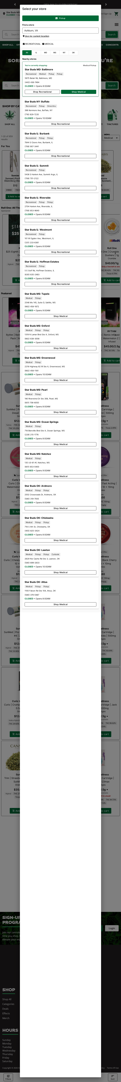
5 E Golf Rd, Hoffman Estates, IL (39, 270)
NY (64, 52)
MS (54, 52)
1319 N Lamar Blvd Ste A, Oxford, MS (42, 334)
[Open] (96, 30)
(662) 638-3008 (32, 338)
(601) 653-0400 (32, 467)
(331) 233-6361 (32, 242)
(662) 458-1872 (32, 306)
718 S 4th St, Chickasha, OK (37, 527)
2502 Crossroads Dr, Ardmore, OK (40, 494)
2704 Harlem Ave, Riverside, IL (39, 206)
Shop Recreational (42, 92)
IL (36, 52)
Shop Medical (79, 92)
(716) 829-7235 (32, 114)
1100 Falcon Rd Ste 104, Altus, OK (40, 590)
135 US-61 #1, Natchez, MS (37, 462)
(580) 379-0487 (32, 595)
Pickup (62, 18)
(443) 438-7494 (32, 82)
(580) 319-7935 (32, 499)
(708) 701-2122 (32, 178)
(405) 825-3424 (32, 531)
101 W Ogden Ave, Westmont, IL (39, 238)
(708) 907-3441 (32, 146)
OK (73, 52)
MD (45, 52)
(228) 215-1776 (32, 434)
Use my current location (37, 36)
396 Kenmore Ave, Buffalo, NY (39, 110)
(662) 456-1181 (32, 370)
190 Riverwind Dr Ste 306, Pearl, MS (41, 398)
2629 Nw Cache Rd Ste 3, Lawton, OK (42, 559)
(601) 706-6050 (32, 402)
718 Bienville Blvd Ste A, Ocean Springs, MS (45, 430)
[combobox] (58, 30)
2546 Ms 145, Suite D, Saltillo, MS (40, 302)
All (27, 52)
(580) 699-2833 (32, 562)
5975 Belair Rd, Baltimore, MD (38, 78)
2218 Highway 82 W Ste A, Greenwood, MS (45, 366)
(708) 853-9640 (32, 210)
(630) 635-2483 (32, 274)
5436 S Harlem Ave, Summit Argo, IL (41, 174)
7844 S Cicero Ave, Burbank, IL (39, 142)
